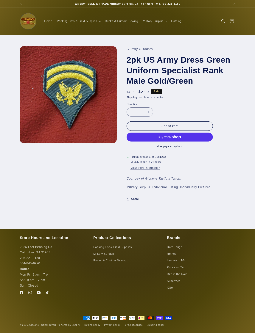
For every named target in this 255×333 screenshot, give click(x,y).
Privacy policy (112, 325)
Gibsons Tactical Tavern (43, 325)
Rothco (171, 253)
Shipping (132, 97)
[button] (78, 21)
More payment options (170, 146)
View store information (145, 167)
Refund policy (92, 325)
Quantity (132, 104)
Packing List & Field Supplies (112, 247)
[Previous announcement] (21, 3)
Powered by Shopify (68, 325)
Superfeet (173, 280)
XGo (170, 287)
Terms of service (133, 325)
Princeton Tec (176, 267)
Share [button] (135, 198)
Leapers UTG (176, 260)
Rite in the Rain (177, 274)
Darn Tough (174, 247)
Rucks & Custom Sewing (110, 260)
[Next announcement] (234, 3)
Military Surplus (103, 253)
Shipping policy (155, 325)
